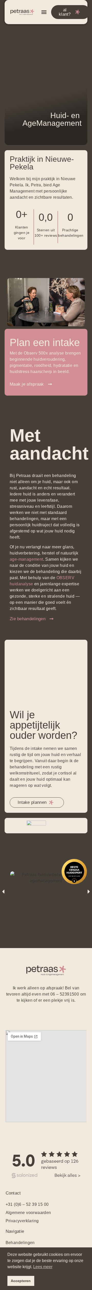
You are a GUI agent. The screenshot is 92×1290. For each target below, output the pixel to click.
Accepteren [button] (21, 1281)
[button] (44, 12)
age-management (26, 559)
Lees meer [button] (42, 1267)
